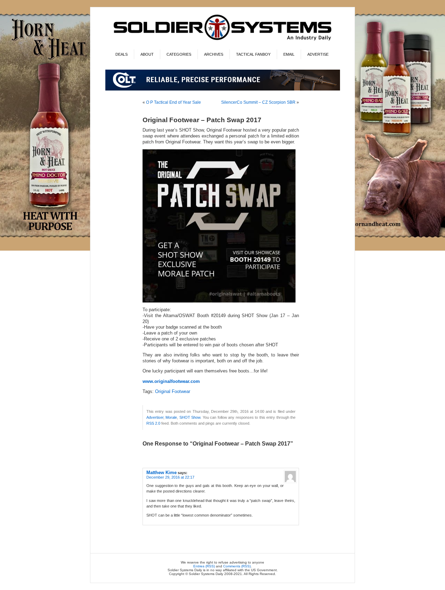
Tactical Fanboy (253, 54)
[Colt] (222, 89)
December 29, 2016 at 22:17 (170, 477)
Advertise (318, 54)
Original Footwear (172, 391)
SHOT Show (189, 417)
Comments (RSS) (237, 566)
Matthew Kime (161, 472)
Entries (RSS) (204, 566)
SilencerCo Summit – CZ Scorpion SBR (258, 102)
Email (288, 54)
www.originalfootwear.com (171, 381)
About (147, 54)
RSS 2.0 (153, 423)
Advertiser (154, 417)
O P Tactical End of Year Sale (173, 102)
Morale (171, 417)
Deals (121, 54)
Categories (179, 54)
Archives (213, 54)
